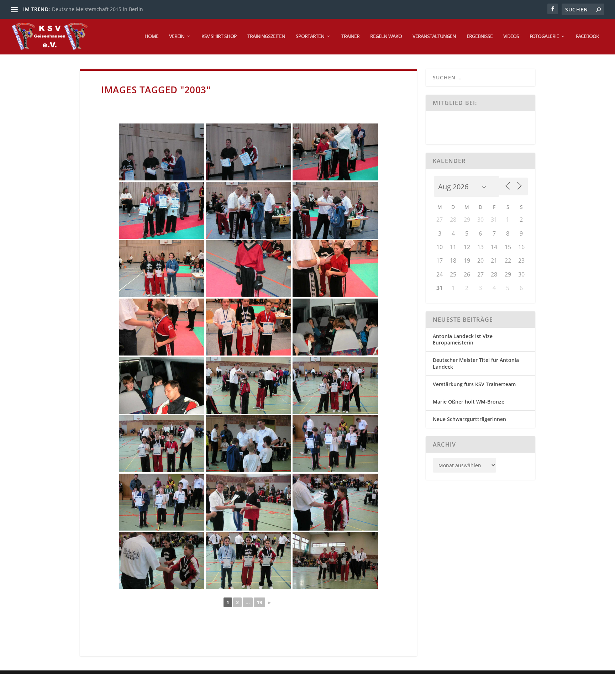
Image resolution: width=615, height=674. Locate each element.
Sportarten (310, 36)
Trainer (350, 36)
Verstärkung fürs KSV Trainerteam (474, 384)
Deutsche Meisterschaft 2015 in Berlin (97, 9)
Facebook (587, 36)
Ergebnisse (480, 36)
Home (151, 36)
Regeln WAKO (386, 36)
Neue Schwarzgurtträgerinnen (469, 419)
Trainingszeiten (266, 36)
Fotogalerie (544, 36)
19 (259, 602)
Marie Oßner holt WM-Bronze (468, 401)
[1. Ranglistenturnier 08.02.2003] (161, 151)
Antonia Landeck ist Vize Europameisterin (463, 339)
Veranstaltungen (434, 36)
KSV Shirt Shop (219, 36)
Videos (511, 36)
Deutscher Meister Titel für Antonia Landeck (476, 363)
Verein (176, 36)
